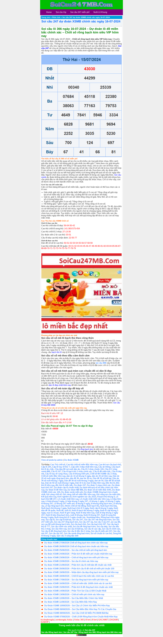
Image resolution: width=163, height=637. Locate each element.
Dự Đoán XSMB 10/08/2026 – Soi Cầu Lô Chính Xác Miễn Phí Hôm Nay (77, 605)
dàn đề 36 (74, 478)
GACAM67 (103, 620)
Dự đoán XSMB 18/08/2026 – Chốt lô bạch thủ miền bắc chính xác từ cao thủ (79, 576)
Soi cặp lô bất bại (63, 520)
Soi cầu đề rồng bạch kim (84, 526)
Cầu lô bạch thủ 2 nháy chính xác (77, 471)
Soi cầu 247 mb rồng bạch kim (98, 520)
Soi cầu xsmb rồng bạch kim (77, 533)
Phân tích (56, 17)
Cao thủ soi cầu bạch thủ (110, 464)
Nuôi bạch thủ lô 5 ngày (78, 508)
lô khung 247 (47, 503)
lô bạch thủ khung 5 (106, 497)
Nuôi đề (60, 510)
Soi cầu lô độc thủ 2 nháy (78, 531)
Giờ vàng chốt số (54, 494)
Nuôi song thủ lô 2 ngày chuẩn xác (70, 517)
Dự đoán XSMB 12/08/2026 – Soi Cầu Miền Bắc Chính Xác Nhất (73, 598)
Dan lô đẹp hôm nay (96, 483)
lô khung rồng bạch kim (101, 503)
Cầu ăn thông (104, 467)
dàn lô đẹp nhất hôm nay (60, 385)
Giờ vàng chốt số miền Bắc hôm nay (79, 494)
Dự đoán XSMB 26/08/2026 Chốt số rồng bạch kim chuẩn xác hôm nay (76, 546)
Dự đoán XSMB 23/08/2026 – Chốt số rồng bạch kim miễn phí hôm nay (76, 557)
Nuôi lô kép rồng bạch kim (57, 515)
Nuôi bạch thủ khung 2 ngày (53, 508)
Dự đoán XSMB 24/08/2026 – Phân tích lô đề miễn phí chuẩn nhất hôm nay (78, 554)
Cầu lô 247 (56, 471)
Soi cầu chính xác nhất (61, 526)
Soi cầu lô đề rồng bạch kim (53, 531)
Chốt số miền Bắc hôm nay (53, 476)
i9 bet (87, 620)
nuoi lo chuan (53, 513)
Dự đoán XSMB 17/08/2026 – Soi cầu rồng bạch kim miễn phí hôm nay (76, 580)
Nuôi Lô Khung (100, 12)
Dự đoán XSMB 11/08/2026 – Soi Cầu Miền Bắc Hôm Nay (70, 602)
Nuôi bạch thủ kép (108, 506)
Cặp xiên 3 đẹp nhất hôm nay (84, 467)
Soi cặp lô (50, 520)
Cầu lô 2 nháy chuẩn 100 (92, 469)
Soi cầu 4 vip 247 (102, 522)
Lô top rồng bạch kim (54, 506)
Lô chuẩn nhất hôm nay (68, 499)
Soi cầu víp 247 (56, 533)
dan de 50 (99, 481)
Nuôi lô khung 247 (92, 515)
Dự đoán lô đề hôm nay (56, 490)
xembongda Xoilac (64, 620)
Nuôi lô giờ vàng (67, 513)
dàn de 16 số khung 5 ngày (78, 476)
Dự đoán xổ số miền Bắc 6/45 (97, 490)
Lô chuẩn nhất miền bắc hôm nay (94, 499)
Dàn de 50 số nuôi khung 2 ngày (59, 483)
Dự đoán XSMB (71, 460)
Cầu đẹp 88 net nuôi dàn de (67, 469)
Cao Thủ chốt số (57, 464)
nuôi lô (68, 510)
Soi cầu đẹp (102, 526)
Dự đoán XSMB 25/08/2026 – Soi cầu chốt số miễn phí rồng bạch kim (75, 550)
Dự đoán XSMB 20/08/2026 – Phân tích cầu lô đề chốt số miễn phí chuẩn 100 (79, 569)
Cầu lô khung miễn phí (79, 474)
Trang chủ (45, 17)
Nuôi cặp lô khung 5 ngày (101, 508)
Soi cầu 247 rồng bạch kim (66, 522)
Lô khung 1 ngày (96, 501)
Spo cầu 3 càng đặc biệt (67, 536)
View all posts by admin (52, 460)
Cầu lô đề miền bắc (102, 471)
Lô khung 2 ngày (112, 501)
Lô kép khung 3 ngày (54, 501)
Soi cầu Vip (61, 12)
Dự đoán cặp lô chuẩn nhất (66, 487)
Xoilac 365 (79, 620)
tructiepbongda (47, 620)
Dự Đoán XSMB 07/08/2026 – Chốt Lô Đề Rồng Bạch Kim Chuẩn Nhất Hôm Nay (81, 617)
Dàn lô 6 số (80, 483)
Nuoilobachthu (93, 517)
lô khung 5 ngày (83, 503)
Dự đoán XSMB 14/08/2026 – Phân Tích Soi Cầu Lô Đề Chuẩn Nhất (75, 591)
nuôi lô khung (76, 515)
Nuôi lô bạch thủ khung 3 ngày (85, 510)
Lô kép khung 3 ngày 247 (76, 501)
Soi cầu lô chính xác (111, 529)
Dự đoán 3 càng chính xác (99, 485)
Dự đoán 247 (80, 485)
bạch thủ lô (57, 352)
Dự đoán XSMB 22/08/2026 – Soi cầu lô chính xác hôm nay (71, 561)
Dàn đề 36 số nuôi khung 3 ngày (78, 481)
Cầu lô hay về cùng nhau (56, 474)
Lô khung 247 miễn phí (64, 503)
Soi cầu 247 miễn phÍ (79, 12)
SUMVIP (45, 622)
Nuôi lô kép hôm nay (85, 513)
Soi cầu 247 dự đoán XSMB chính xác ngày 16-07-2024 (80, 21)
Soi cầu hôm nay (59, 529)
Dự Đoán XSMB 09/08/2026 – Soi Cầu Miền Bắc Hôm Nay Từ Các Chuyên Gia (80, 609)
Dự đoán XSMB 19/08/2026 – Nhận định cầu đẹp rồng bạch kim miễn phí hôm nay (81, 572)
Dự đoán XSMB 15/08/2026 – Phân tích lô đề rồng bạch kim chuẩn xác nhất (78, 587)
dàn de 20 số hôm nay (102, 476)
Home (49, 12)
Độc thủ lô (110, 483)
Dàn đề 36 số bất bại (102, 478)
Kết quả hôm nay (48, 497)
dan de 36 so (86, 478)
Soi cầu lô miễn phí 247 (101, 531)
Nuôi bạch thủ (93, 506)
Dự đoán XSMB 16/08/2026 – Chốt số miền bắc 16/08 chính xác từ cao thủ (78, 583)
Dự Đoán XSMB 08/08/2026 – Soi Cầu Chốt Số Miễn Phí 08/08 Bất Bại (76, 613)
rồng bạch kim (86, 449)
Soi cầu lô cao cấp (92, 529)
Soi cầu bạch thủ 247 (96, 524)
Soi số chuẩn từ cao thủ (101, 533)
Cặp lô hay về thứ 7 (61, 467)
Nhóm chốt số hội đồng (75, 506)
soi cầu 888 (101, 363)
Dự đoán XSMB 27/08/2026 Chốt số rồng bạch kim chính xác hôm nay (76, 543)
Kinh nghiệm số (64, 497)
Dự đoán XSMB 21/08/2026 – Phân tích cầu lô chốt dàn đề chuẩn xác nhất (77, 565)
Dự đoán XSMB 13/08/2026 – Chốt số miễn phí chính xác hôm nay (74, 594)
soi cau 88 (115, 522)
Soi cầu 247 (77, 520)
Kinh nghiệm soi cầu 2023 (84, 497)
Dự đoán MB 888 (75, 490)
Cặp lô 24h (46, 467)
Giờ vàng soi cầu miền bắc (108, 494)
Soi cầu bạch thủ (78, 524)
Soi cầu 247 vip (86, 522)
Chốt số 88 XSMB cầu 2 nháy (103, 474)
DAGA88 (114, 620)
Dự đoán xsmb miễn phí (72, 492)
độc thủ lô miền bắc (64, 485)
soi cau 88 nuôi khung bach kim (55, 524)
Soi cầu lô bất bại (75, 529)
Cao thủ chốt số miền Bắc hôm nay (82, 464)
